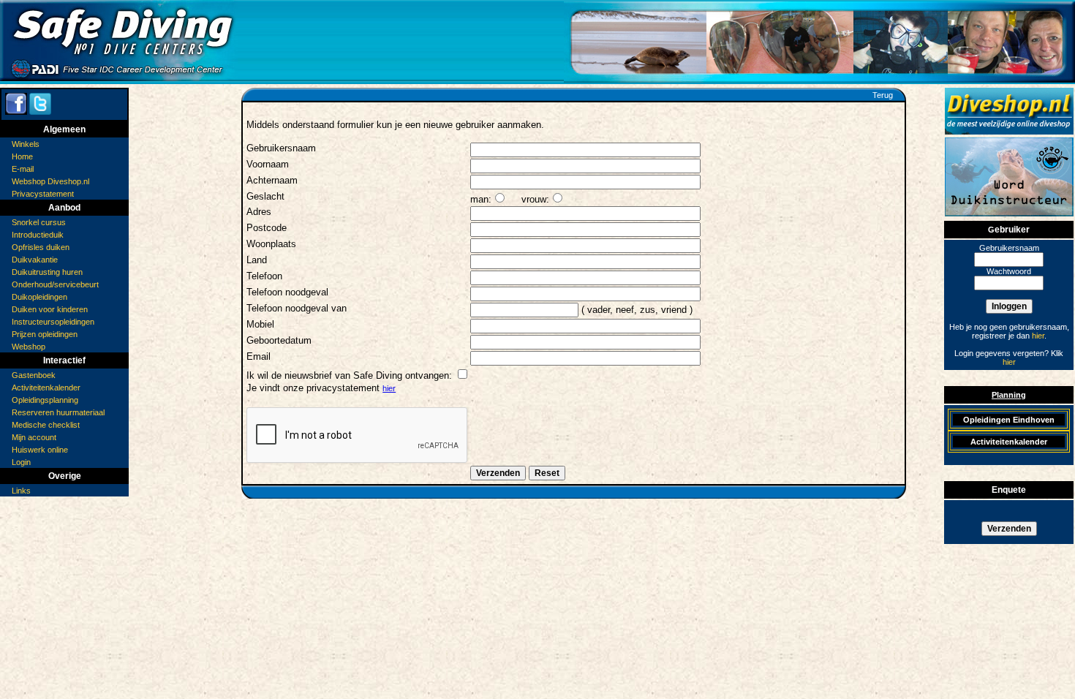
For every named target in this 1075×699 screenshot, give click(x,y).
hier (389, 388)
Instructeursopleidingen (53, 321)
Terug (882, 95)
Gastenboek (34, 375)
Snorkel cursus (39, 222)
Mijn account (34, 437)
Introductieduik (38, 234)
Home (22, 156)
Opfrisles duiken (40, 247)
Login (21, 462)
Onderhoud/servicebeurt (55, 284)
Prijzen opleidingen (45, 334)
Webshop (28, 346)
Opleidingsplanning (45, 400)
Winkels (25, 144)
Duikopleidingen (39, 296)
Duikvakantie (35, 259)
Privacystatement (43, 193)
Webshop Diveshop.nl (50, 181)
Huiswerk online (40, 449)
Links (21, 490)
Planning (1009, 394)
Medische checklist (46, 424)
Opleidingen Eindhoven (1009, 419)
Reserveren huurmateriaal (58, 412)
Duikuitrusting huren (47, 272)
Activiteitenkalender (46, 387)
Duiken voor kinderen (50, 309)
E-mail (23, 169)
